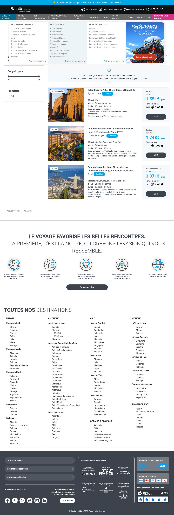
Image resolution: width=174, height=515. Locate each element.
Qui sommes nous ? (113, 61)
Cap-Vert (140, 374)
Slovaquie (14, 368)
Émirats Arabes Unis (145, 411)
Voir (156, 116)
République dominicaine (63, 396)
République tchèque (19, 365)
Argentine (56, 416)
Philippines (99, 342)
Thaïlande (98, 348)
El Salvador (57, 368)
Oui (12, 96)
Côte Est (57, 333)
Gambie (139, 377)
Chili (54, 425)
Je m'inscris (67, 500)
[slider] (9, 76)
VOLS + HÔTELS (115, 17)
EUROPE (10, 318)
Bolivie (55, 419)
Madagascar (141, 394)
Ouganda (140, 364)
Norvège (13, 391)
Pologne (13, 362)
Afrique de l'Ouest (140, 371)
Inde (96, 362)
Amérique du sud (56, 412)
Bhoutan (98, 359)
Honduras (56, 380)
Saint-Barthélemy (59, 399)
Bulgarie (13, 428)
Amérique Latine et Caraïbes (23, 35)
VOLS (106, 17)
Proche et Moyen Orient (21, 53)
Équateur (56, 431)
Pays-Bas (14, 394)
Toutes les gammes (74, 61)
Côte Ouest (58, 336)
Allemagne (14, 353)
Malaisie (98, 339)
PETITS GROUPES (22, 17)
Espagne (14, 330)
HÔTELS (130, 17)
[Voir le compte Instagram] (37, 500)
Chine (96, 379)
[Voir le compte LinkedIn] (44, 500)
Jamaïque (56, 384)
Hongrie (13, 359)
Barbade (55, 356)
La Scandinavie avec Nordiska (101, 35)
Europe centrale (13, 349)
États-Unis (56, 330)
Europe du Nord (13, 372)
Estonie (13, 408)
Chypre (13, 327)
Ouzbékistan (99, 411)
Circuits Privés (56, 28)
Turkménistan (100, 414)
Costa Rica (57, 359)
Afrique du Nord (139, 323)
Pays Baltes (11, 404)
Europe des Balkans (19, 44)
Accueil (10, 211)
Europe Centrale (18, 41)
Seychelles (141, 397)
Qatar (138, 424)
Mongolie (98, 388)
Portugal (14, 345)
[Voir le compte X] (15, 500)
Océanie (14, 57)
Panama (56, 393)
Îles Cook (98, 431)
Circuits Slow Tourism (59, 41)
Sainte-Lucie (57, 408)
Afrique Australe (140, 337)
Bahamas (56, 353)
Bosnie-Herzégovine (19, 425)
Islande (13, 388)
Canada (55, 327)
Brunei (97, 327)
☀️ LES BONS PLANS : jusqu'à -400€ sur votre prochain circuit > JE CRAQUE (87, 2)
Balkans (10, 418)
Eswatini (140, 344)
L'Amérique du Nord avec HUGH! (102, 38)
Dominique (57, 365)
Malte (12, 342)
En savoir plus (87, 287)
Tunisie (139, 333)
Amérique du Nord (18, 32)
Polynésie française (103, 440)
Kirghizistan (99, 408)
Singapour (98, 345)
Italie (12, 339)
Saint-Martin (57, 402)
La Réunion (141, 391)
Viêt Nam (98, 351)
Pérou (54, 434)
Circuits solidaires (57, 57)
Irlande (13, 385)
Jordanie (140, 417)
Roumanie (14, 437)
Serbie (13, 440)
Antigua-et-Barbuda (60, 347)
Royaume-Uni (16, 397)
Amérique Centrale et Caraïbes (62, 343)
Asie (13, 38)
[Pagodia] (145, 42)
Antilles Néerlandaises (62, 350)
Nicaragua (56, 390)
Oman (139, 420)
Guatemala (57, 377)
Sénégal (139, 380)
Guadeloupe (57, 374)
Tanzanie (140, 367)
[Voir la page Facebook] (7, 500)
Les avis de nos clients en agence (103, 44)
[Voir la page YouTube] (29, 500)
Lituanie (13, 414)
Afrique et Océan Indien (21, 28)
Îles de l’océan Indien (142, 384)
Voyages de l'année (58, 44)
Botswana (140, 341)
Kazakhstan (99, 405)
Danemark (14, 379)
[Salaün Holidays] (21, 9)
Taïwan (97, 391)
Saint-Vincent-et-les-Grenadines (66, 405)
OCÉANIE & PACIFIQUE (101, 421)
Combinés (18, 211)
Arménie (97, 399)
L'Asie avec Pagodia (97, 32)
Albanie (13, 422)
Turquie (139, 427)
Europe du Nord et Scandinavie (24, 50)
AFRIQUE (136, 318)
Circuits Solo (55, 32)
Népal (96, 368)
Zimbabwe (141, 353)
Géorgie (97, 402)
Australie (98, 425)
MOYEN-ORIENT (140, 404)
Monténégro (15, 434)
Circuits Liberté (56, 35)
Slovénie (14, 443)
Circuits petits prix (57, 38)
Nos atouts (94, 28)
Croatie (13, 431)
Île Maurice (141, 388)
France (13, 333)
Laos (96, 336)
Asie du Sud (95, 355)
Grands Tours (56, 47)
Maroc (139, 330)
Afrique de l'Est (139, 357)
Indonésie (98, 333)
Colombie (56, 428)
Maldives (98, 365)
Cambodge (99, 330)
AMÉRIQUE (53, 318)
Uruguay (55, 437)
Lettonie (13, 411)
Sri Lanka (98, 371)
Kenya (139, 361)
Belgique (14, 376)
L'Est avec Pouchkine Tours (100, 41)
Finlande (14, 382)
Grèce (12, 336)
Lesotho (139, 347)
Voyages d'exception (58, 53)
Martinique (57, 387)
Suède (13, 400)
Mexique (56, 339)
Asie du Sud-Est (97, 323)
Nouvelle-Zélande (102, 437)
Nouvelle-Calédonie (102, 434)
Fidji (96, 428)
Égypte (139, 327)
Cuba (54, 362)
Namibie (140, 350)
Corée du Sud (100, 382)
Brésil (54, 422)
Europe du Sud (17, 47)
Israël (138, 414)
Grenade (55, 371)
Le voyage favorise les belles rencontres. (87, 243)
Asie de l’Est (96, 375)
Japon (97, 385)
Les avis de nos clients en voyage (103, 47)
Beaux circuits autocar (59, 50)
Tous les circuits (36, 61)
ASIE (92, 318)
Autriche (13, 356)
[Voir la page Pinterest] (22, 500)
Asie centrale (96, 395)
